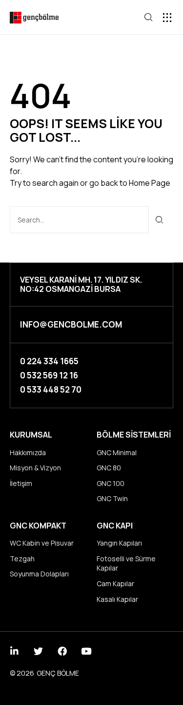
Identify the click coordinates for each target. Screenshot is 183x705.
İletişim (21, 483)
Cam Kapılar (115, 583)
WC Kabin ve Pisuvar (42, 543)
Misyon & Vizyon (35, 467)
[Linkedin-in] (14, 651)
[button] (167, 17)
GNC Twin (112, 498)
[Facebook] (62, 651)
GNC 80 (109, 467)
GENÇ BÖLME (58, 673)
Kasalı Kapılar (117, 599)
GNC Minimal (117, 452)
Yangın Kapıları (119, 543)
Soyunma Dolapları (39, 573)
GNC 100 (110, 483)
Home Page (149, 182)
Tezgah (22, 558)
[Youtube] (86, 651)
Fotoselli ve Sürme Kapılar (126, 563)
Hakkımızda (28, 452)
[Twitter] (38, 651)
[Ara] (160, 219)
